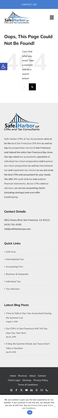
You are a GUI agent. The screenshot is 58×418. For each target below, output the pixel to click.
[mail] (42, 390)
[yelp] (36, 390)
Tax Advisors (13, 288)
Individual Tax (13, 281)
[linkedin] (31, 390)
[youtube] (26, 390)
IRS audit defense (23, 179)
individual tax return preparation (21, 161)
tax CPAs (35, 183)
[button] (3, 66)
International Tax (15, 259)
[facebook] (16, 390)
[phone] (47, 390)
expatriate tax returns (24, 170)
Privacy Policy (37, 405)
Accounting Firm (14, 266)
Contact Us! (29, 4)
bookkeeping (11, 197)
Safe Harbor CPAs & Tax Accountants (24, 138)
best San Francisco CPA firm (26, 143)
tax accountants (27, 156)
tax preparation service (20, 147)
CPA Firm (11, 251)
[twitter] (21, 390)
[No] (54, 406)
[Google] (11, 390)
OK (29, 412)
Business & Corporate (17, 274)
